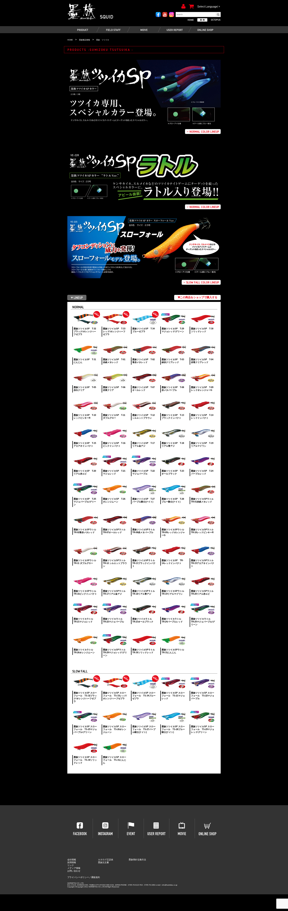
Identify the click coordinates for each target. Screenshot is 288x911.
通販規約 (95, 877)
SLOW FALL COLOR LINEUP (202, 282)
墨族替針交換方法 (137, 859)
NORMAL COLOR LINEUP (204, 131)
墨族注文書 (103, 862)
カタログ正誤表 (105, 859)
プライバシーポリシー (78, 877)
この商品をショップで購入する (198, 297)
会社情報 (71, 859)
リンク (70, 865)
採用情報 (71, 862)
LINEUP (78, 297)
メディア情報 (73, 868)
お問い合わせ (73, 871)
